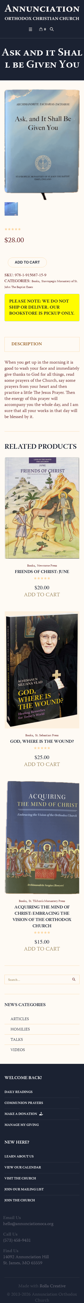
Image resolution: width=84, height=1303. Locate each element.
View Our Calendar (22, 1167)
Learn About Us (19, 1156)
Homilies (20, 1029)
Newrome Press (47, 565)
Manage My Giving (21, 1125)
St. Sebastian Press (46, 735)
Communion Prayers (23, 1103)
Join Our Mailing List (24, 1189)
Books (35, 281)
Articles (20, 1019)
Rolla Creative (53, 1286)
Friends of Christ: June (42, 572)
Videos (18, 1050)
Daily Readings (18, 1092)
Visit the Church (20, 1178)
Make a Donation (21, 1114)
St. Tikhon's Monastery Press (47, 901)
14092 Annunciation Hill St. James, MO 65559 (26, 1260)
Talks (17, 1040)
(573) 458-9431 (17, 1240)
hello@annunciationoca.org (28, 1224)
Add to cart (27, 262)
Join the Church (19, 1200)
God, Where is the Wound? (42, 741)
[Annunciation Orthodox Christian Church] (42, 12)
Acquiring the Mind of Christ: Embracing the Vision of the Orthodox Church (42, 917)
